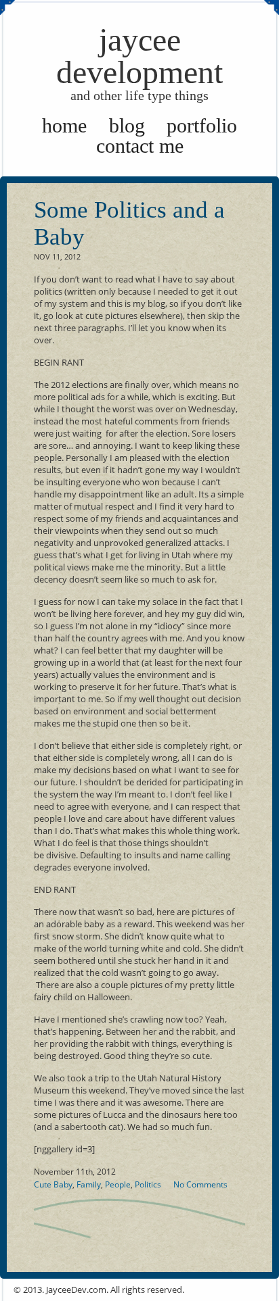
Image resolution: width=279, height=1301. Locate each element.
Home (64, 125)
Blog (127, 125)
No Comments (200, 1184)
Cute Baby (53, 1184)
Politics (148, 1184)
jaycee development (139, 62)
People (118, 1184)
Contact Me (140, 145)
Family (89, 1184)
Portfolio (202, 125)
